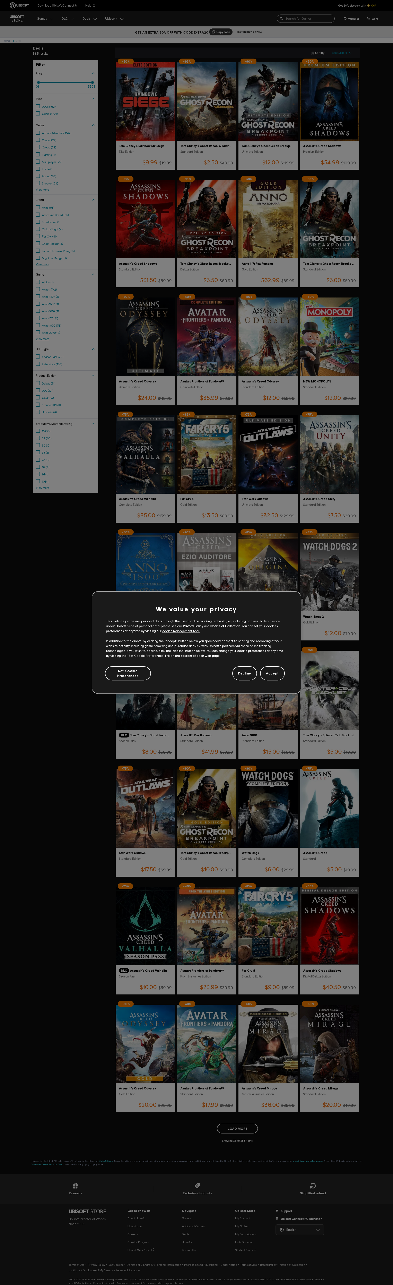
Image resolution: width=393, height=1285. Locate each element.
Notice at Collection (225, 626)
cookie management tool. (181, 631)
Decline (244, 673)
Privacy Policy (193, 626)
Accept (272, 673)
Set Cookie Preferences (128, 673)
